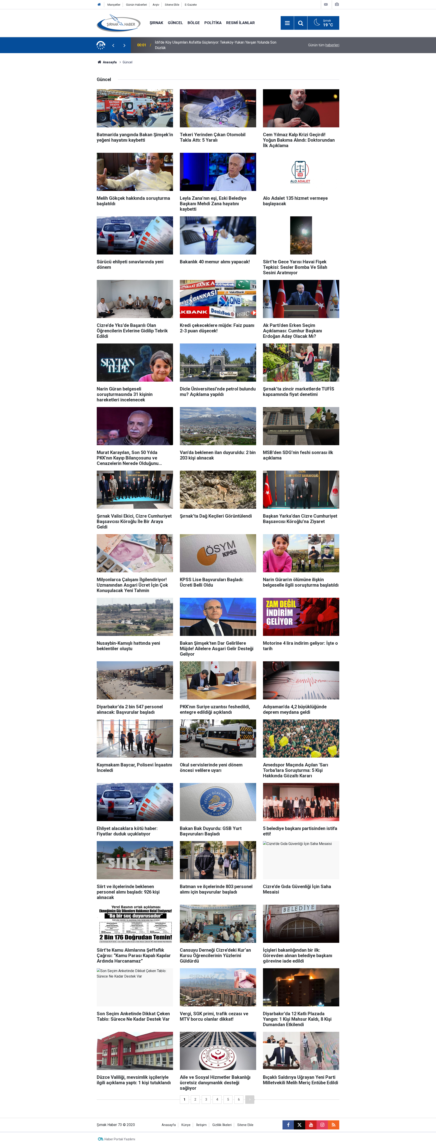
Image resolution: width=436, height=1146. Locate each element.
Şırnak (156, 22)
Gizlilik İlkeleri (222, 1125)
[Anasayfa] (99, 4)
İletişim (201, 1125)
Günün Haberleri (136, 4)
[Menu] (287, 23)
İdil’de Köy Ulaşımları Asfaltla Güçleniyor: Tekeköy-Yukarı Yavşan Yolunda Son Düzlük (215, 45)
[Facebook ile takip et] (288, 1124)
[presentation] (113, 45)
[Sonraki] (249, 1100)
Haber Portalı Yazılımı (119, 1139)
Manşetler (113, 4)
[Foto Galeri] (336, 4)
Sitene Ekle (172, 4)
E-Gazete (191, 4)
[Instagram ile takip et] (322, 1124)
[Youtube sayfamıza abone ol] (311, 1124)
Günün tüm (323, 45)
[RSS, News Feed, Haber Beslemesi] (333, 1124)
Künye (186, 1125)
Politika (213, 22)
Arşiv (156, 4)
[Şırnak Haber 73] (119, 22)
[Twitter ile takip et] (299, 1124)
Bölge (194, 22)
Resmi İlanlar (240, 22)
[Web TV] (325, 4)
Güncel (175, 22)
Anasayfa (109, 62)
